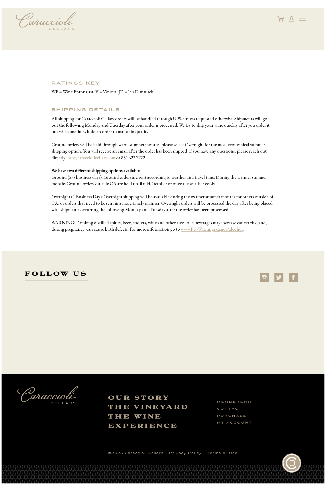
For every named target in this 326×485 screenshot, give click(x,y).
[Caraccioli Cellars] (46, 21)
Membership (235, 401)
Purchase (232, 415)
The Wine (135, 416)
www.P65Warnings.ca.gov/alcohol (212, 229)
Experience (143, 425)
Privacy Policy (185, 453)
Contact (230, 408)
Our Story (139, 397)
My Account (235, 422)
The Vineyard (148, 407)
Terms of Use (223, 453)
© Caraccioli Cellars (136, 453)
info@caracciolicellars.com (90, 158)
